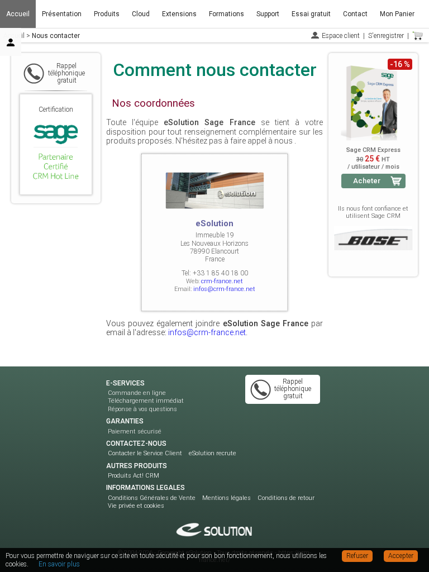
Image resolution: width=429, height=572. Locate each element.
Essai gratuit (311, 14)
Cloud (141, 14)
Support (267, 14)
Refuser (357, 556)
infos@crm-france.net (224, 289)
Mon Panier (397, 14)
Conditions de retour (286, 498)
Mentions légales (226, 498)
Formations (226, 14)
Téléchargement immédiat (146, 400)
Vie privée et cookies (136, 505)
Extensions (179, 14)
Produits (107, 14)
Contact (355, 14)
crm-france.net (222, 281)
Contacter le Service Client (145, 453)
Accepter (400, 556)
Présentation (62, 14)
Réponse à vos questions (142, 409)
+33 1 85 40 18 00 (220, 273)
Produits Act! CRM (133, 475)
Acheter (366, 181)
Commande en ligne (137, 393)
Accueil (18, 14)
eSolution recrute (212, 453)
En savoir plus (59, 564)
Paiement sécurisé (134, 431)
